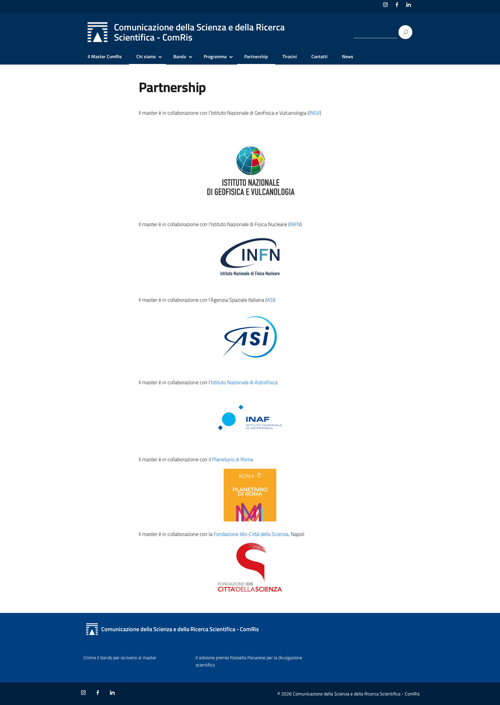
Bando (179, 56)
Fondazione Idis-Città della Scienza (251, 534)
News (347, 56)
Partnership (256, 56)
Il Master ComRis (105, 56)
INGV (314, 113)
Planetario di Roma (232, 459)
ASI (270, 300)
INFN (295, 224)
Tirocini (289, 56)
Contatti (319, 56)
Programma (215, 56)
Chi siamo (146, 56)
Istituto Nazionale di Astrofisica (244, 382)
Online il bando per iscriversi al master (119, 657)
